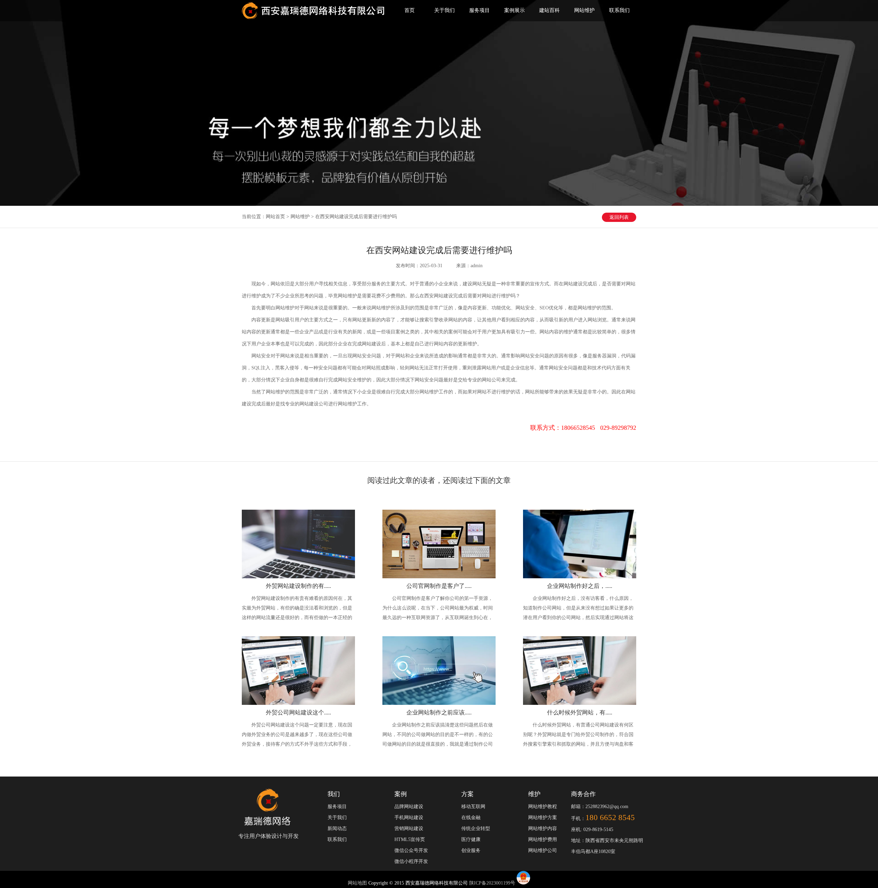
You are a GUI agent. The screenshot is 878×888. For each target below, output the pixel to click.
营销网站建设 (408, 828)
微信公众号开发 (411, 850)
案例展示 (514, 10)
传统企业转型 (475, 828)
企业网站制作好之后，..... (579, 586)
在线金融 (470, 817)
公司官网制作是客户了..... (439, 586)
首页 (409, 10)
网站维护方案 (542, 817)
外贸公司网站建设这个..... (298, 712)
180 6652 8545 (610, 817)
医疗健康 (470, 839)
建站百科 (549, 10)
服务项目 (479, 10)
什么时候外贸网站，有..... (579, 712)
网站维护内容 (542, 828)
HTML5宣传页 (409, 839)
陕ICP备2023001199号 (492, 883)
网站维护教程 (542, 806)
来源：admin (469, 265)
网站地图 (358, 883)
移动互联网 (473, 806)
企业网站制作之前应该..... (439, 712)
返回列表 (619, 217)
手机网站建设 (408, 817)
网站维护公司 (542, 850)
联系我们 (619, 10)
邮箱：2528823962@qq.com (599, 806)
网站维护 (584, 10)
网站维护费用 (542, 839)
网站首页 (275, 216)
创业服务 (470, 850)
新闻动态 (337, 828)
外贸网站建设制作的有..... (298, 586)
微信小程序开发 (411, 861)
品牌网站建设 (408, 806)
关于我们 (444, 10)
